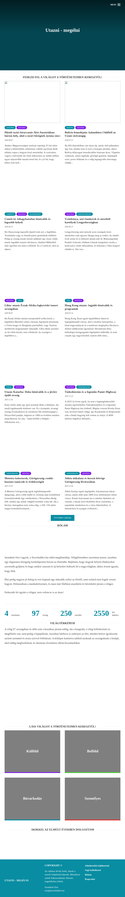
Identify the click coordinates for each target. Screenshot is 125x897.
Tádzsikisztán (84, 387)
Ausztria (10, 127)
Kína (68, 300)
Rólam (88, 874)
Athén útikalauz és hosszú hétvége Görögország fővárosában (85, 480)
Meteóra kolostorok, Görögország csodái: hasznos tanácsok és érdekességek (29, 480)
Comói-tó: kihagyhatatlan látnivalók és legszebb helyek (27, 220)
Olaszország (35, 214)
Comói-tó (10, 214)
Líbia (20, 300)
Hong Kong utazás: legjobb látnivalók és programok (88, 307)
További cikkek (62, 518)
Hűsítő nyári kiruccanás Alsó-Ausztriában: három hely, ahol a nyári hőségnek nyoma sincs (32, 134)
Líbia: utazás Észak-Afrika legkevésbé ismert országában (31, 307)
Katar (8, 387)
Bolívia (70, 127)
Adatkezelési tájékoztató (97, 865)
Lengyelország (84, 214)
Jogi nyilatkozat (93, 870)
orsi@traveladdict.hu (54, 890)
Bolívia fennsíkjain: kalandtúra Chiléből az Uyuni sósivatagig (90, 134)
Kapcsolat (90, 879)
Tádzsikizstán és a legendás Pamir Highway (90, 391)
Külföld (21, 127)
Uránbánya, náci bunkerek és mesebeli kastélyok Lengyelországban (87, 220)
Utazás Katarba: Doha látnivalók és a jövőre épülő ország (31, 393)
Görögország (12, 473)
